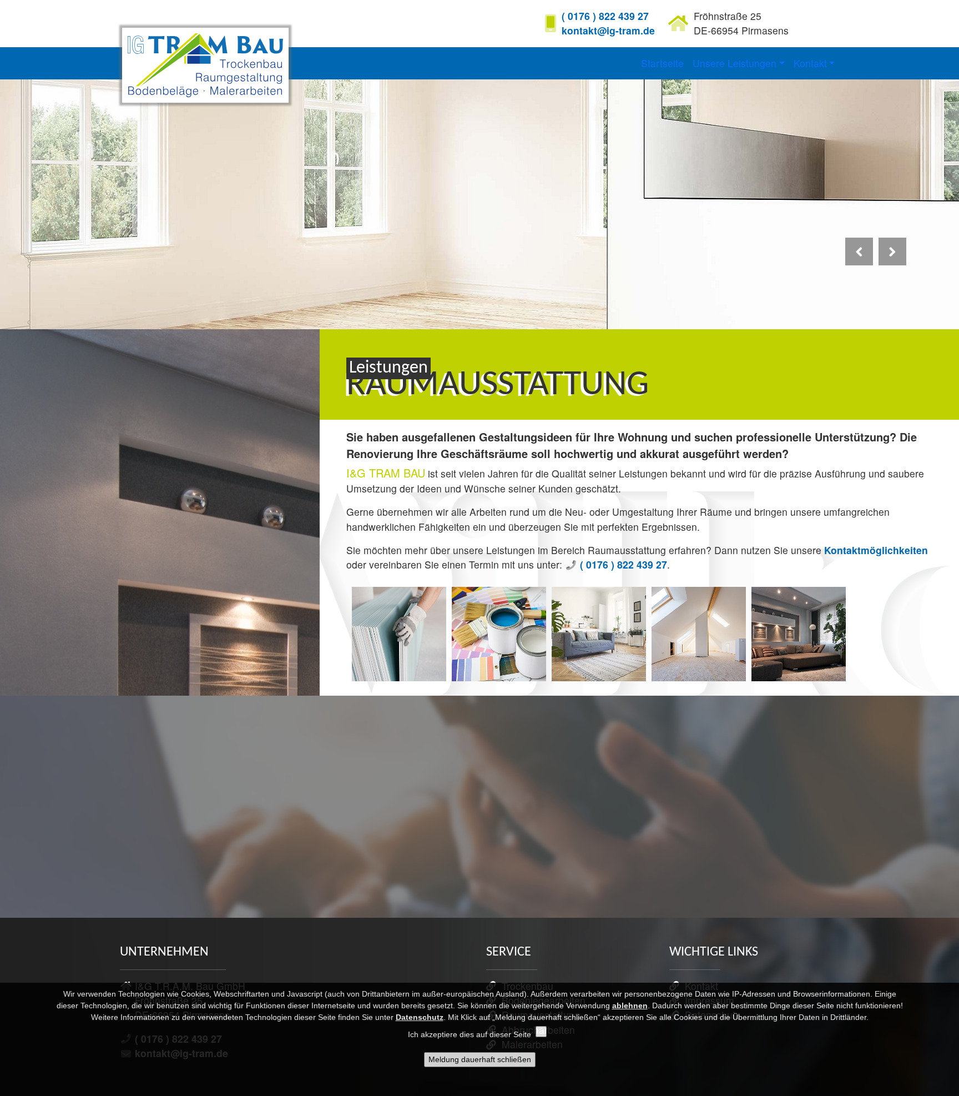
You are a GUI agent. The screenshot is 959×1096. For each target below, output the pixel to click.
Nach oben (921, 946)
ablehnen (630, 1005)
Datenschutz (419, 1017)
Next (893, 264)
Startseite (662, 63)
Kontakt (810, 63)
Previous (860, 264)
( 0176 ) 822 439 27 (605, 16)
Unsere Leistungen (734, 63)
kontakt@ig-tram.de (608, 30)
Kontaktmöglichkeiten (876, 550)
